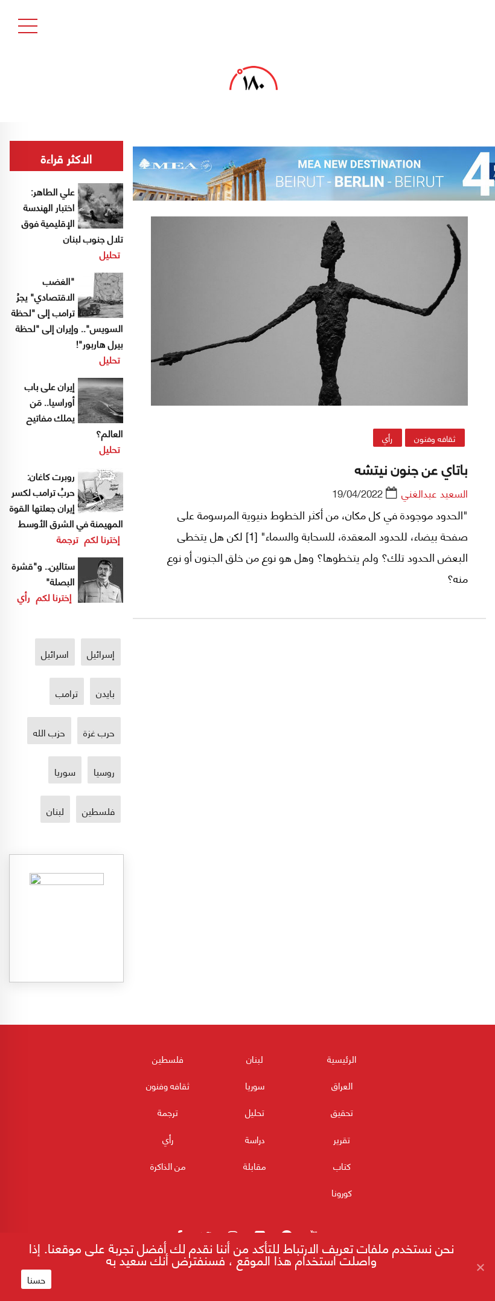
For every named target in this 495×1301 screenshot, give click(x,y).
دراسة (255, 1139)
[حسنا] (480, 1267)
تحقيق (342, 1111)
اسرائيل (55, 653)
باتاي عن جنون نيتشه (411, 468)
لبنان (55, 810)
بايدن (105, 692)
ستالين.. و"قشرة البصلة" (43, 572)
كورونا (341, 1192)
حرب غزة (99, 732)
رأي (387, 438)
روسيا (104, 771)
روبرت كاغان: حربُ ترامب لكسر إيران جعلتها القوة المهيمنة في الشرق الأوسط (66, 499)
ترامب (67, 692)
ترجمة (67, 538)
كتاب (342, 1165)
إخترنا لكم (102, 538)
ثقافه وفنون (434, 438)
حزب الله (49, 732)
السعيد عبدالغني (434, 492)
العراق (342, 1085)
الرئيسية (341, 1058)
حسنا (36, 1279)
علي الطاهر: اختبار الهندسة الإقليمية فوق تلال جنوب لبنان (72, 214)
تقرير (341, 1139)
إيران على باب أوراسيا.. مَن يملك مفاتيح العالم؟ (74, 409)
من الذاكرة (168, 1165)
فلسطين (98, 810)
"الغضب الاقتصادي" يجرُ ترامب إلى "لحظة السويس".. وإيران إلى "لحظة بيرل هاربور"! (67, 311)
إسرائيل (101, 653)
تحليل (110, 253)
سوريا (64, 771)
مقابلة (254, 1165)
